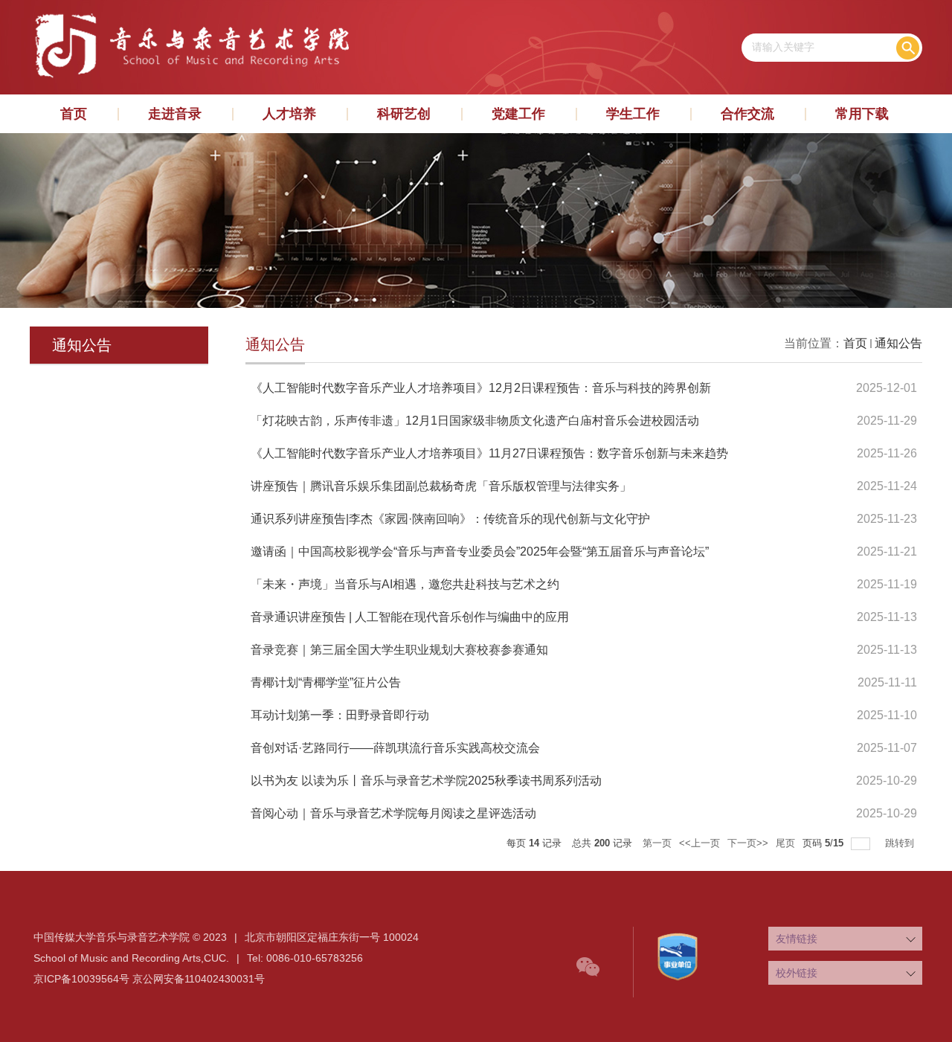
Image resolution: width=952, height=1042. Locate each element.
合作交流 (747, 113)
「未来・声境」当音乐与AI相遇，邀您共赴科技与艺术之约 (405, 584)
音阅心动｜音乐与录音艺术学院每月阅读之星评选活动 (393, 813)
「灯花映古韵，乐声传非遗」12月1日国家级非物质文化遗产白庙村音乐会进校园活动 (475, 420)
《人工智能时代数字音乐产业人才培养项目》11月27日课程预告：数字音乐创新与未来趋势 (489, 453)
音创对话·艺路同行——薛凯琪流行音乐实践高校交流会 (395, 748)
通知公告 (898, 343)
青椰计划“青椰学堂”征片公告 (326, 682)
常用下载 (862, 113)
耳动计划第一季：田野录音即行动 (340, 715)
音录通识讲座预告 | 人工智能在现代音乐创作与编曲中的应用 (410, 617)
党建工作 (518, 113)
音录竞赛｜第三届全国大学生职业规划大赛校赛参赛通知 (399, 649)
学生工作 (633, 113)
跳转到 (901, 843)
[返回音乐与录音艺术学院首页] (191, 15)
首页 (73, 113)
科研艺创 (404, 113)
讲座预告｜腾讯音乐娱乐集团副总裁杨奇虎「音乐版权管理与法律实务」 (441, 486)
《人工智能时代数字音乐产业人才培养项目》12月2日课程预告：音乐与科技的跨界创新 (481, 388)
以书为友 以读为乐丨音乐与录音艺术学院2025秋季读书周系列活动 (426, 780)
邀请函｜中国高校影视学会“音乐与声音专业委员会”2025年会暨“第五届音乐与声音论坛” (480, 551)
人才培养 (289, 113)
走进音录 (175, 113)
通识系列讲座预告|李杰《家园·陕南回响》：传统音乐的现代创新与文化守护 (450, 518)
